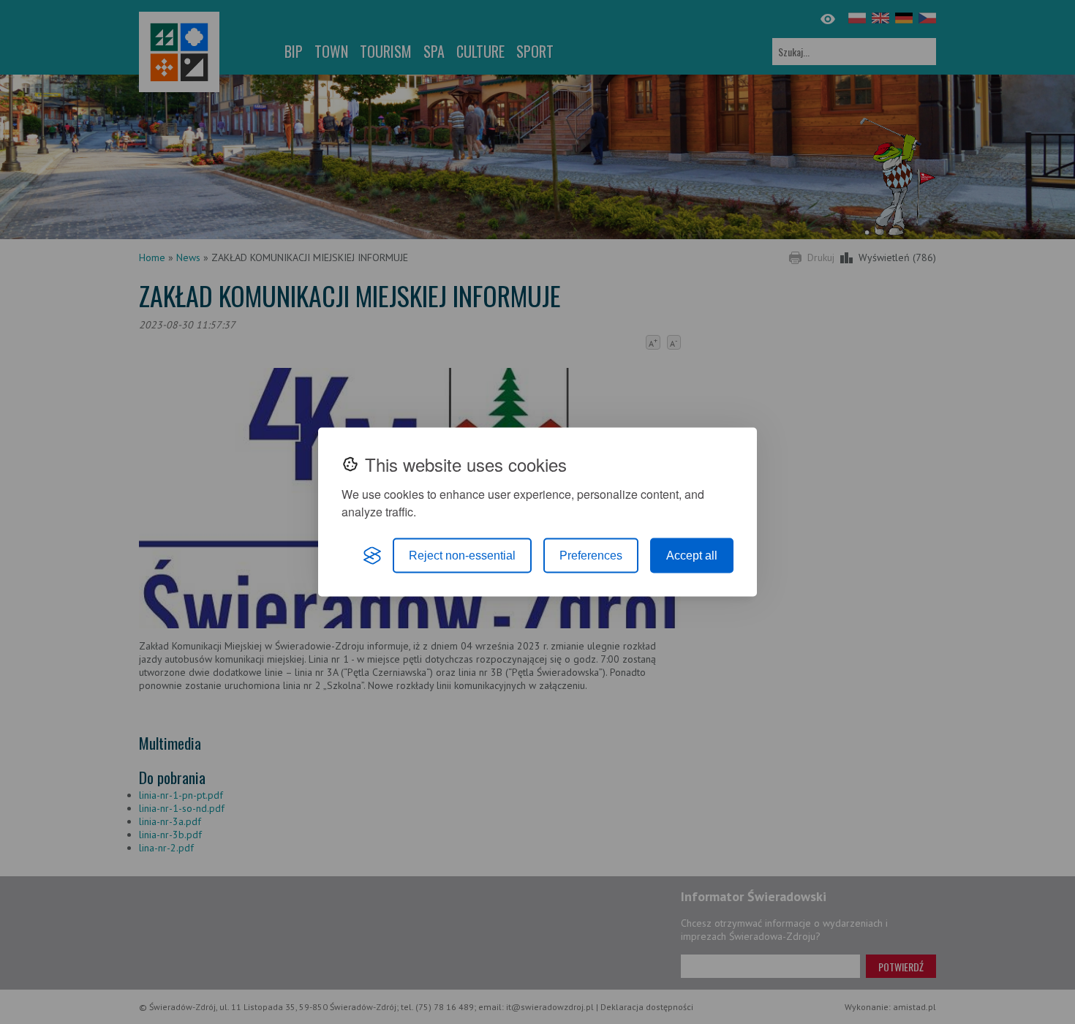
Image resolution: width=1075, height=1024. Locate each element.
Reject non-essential (462, 555)
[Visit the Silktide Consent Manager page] (372, 556)
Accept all (691, 555)
